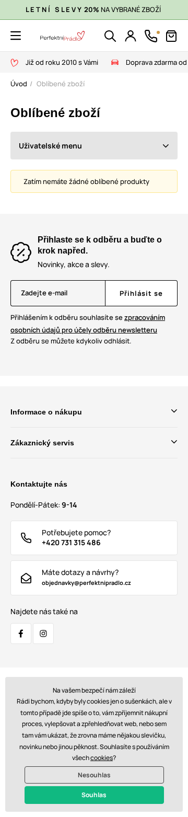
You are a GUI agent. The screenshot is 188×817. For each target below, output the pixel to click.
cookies (101, 757)
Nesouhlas (94, 774)
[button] (15, 35)
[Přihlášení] (130, 36)
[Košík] (171, 36)
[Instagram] (43, 633)
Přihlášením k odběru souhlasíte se (87, 323)
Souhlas (94, 794)
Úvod (18, 83)
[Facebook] (20, 633)
